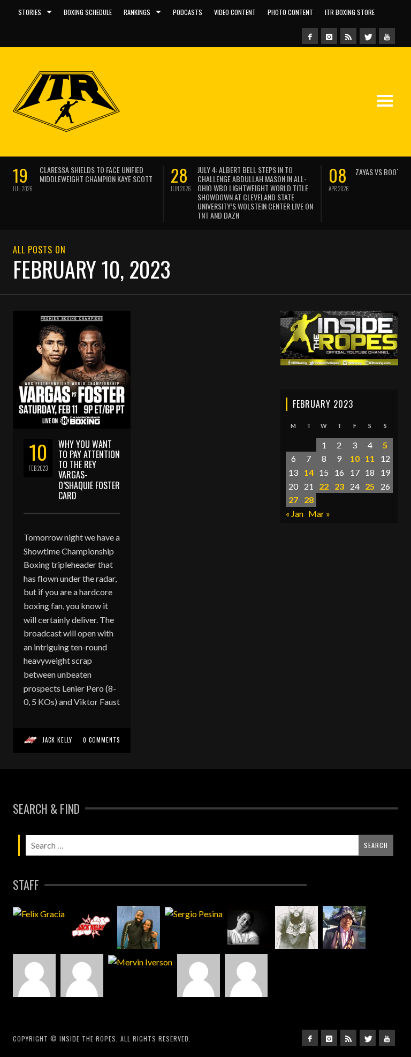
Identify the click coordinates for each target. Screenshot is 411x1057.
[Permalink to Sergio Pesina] (194, 913)
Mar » (319, 513)
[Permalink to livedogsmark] (246, 975)
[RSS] (348, 36)
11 (370, 458)
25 (370, 486)
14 (309, 472)
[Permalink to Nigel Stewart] (296, 927)
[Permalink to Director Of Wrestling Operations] (34, 975)
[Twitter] (368, 36)
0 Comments (101, 740)
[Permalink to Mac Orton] (198, 975)
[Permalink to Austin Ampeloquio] (81, 975)
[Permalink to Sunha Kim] (344, 927)
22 (324, 486)
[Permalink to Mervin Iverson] (140, 961)
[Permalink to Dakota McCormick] (248, 927)
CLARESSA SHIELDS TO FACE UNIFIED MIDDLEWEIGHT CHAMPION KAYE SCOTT (96, 174)
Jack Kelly (57, 740)
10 (355, 458)
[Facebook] (310, 36)
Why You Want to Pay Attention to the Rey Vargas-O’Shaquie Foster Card (89, 470)
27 (293, 499)
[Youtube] (387, 36)
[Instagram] (329, 36)
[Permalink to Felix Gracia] (39, 913)
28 (309, 499)
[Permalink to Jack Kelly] (91, 927)
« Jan (294, 513)
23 (339, 486)
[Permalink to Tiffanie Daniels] (138, 927)
